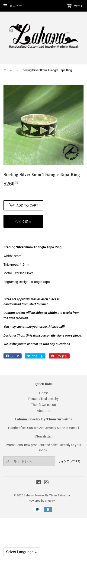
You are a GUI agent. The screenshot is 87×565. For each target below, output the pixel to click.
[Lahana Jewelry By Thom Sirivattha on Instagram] (46, 483)
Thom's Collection (43, 405)
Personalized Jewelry (43, 399)
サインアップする (69, 461)
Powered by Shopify (42, 500)
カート (78, 6)
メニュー (15, 6)
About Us (43, 411)
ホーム (8, 70)
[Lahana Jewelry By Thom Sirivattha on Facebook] (38, 483)
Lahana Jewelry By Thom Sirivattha (47, 495)
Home (43, 393)
